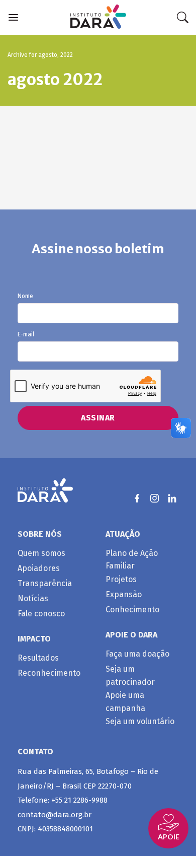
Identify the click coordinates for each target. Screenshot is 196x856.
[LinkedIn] (172, 498)
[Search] (182, 18)
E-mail (26, 334)
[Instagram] (154, 498)
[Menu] (13, 17)
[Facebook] (137, 498)
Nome (25, 296)
